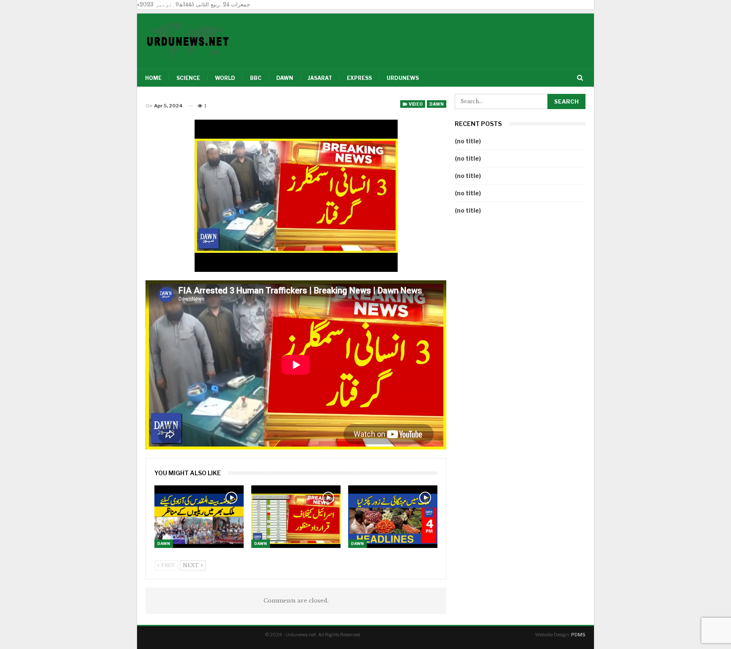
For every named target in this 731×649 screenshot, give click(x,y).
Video (415, 104)
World (225, 78)
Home (153, 78)
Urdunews (403, 78)
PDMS (578, 635)
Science (188, 78)
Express (359, 78)
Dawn (284, 78)
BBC (255, 78)
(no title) (468, 141)
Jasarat (320, 78)
